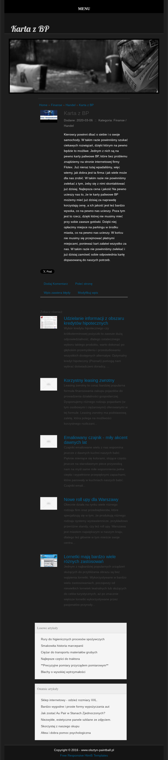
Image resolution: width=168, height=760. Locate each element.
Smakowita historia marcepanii (62, 645)
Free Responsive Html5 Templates (84, 755)
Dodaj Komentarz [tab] (56, 283)
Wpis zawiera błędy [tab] (57, 292)
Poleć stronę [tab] (84, 283)
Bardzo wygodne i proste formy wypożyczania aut (75, 706)
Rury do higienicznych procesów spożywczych (73, 639)
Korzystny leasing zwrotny (89, 380)
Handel (70, 105)
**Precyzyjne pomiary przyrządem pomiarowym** (74, 665)
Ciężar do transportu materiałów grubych (69, 652)
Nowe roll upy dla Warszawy (91, 499)
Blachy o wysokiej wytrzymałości (63, 672)
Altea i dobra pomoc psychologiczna (66, 732)
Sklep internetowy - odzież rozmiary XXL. (69, 700)
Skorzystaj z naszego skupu (60, 726)
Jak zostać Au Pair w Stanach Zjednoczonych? (73, 713)
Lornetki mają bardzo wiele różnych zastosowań (90, 559)
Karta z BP (86, 105)
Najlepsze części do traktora (60, 658)
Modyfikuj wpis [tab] (88, 292)
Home (43, 105)
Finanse (56, 105)
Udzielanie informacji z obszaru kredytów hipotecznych (94, 321)
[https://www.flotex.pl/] (48, 112)
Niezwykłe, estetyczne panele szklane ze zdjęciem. (76, 719)
